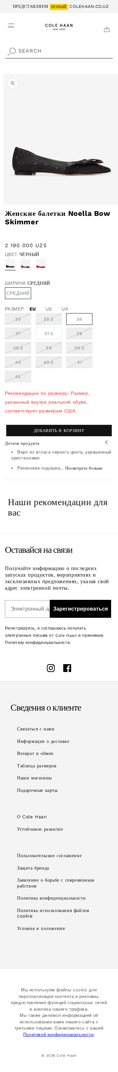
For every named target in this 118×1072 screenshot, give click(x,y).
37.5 (48, 333)
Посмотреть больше (84, 468)
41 (84, 364)
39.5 (83, 349)
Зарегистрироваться (80, 609)
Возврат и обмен (35, 753)
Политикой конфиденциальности (58, 1034)
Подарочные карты (37, 790)
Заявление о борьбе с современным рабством (55, 882)
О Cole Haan (32, 816)
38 (84, 335)
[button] (7, 23)
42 (23, 378)
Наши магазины (34, 777)
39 (54, 349)
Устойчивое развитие (40, 829)
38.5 (22, 349)
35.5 (53, 320)
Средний (18, 293)
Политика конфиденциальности (51, 898)
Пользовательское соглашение (49, 855)
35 (23, 320)
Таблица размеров (37, 765)
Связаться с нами (36, 728)
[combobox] (59, 51)
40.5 (53, 364)
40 (23, 364)
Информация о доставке (43, 741)
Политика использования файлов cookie (53, 913)
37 (23, 335)
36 (79, 319)
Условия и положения (41, 928)
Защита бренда (33, 868)
